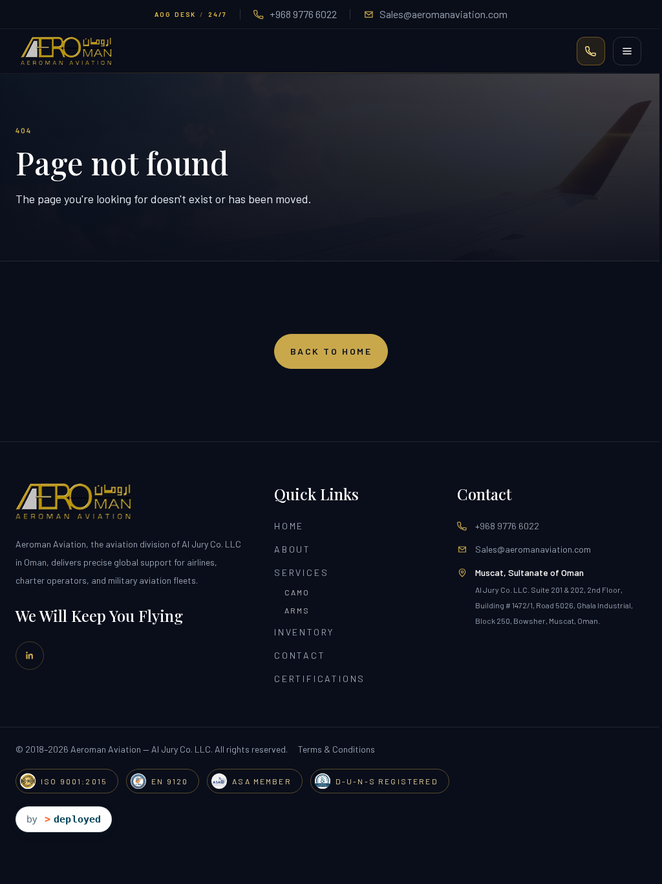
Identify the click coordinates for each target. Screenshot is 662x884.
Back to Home (331, 351)
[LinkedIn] (30, 655)
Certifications (319, 678)
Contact (300, 655)
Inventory (304, 631)
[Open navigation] (627, 51)
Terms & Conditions (336, 749)
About (292, 549)
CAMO (297, 592)
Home (289, 525)
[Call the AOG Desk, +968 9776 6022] (591, 51)
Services (301, 572)
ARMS (297, 610)
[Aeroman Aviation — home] (66, 51)
